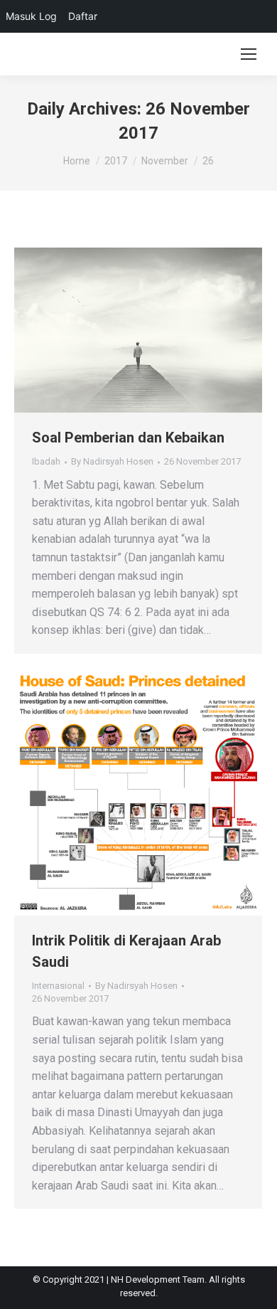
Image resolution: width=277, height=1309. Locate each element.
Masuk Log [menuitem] (31, 16)
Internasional (58, 985)
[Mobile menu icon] (248, 54)
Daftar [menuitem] (82, 16)
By (112, 461)
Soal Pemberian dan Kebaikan (128, 437)
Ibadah (46, 461)
